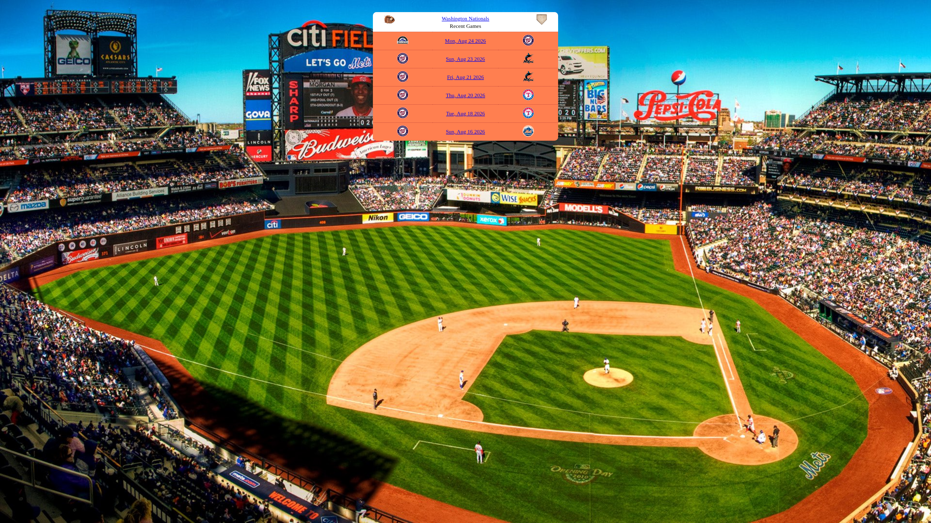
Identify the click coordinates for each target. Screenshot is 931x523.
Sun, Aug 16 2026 (465, 132)
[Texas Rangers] (528, 99)
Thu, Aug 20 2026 (465, 95)
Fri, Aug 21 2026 (465, 77)
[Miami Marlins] (528, 62)
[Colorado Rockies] (403, 44)
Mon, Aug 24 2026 (465, 41)
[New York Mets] (528, 135)
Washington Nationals (465, 18)
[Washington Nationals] (528, 44)
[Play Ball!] (389, 18)
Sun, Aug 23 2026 (465, 59)
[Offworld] (541, 18)
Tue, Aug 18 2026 (465, 113)
